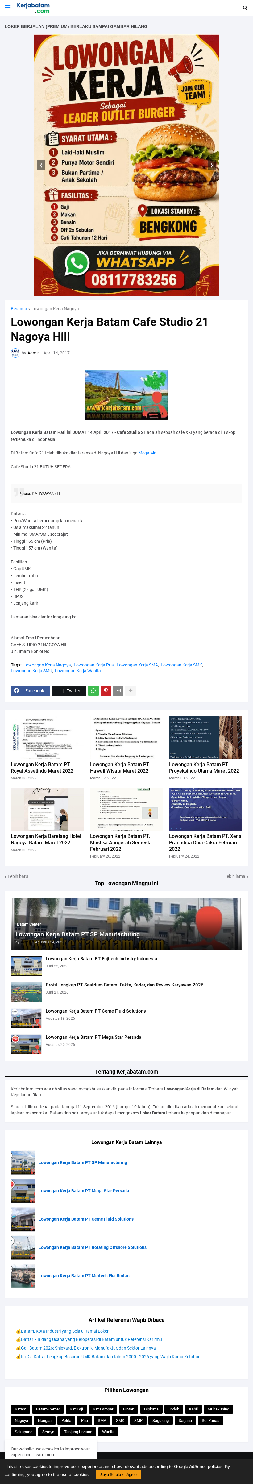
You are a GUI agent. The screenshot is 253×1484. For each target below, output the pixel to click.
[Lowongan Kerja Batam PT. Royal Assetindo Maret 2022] (47, 737)
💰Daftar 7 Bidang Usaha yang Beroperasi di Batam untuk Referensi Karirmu (89, 1339)
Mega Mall (148, 452)
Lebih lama (234, 876)
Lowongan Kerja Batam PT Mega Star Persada (93, 1037)
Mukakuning (218, 1409)
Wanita (108, 1432)
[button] (7, 8)
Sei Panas (210, 1420)
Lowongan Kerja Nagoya (55, 308)
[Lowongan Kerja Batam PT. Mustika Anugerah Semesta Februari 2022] (126, 809)
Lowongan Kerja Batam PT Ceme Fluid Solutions (96, 1011)
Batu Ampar (103, 1409)
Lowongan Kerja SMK (181, 665)
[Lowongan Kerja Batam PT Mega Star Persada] (26, 1044)
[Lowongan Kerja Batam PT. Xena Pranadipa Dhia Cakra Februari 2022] (205, 809)
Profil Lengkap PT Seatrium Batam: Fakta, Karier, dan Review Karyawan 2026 (125, 985)
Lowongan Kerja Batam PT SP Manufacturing (77, 934)
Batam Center (48, 1409)
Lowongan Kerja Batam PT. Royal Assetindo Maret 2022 (42, 768)
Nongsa (45, 1420)
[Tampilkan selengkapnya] (130, 691)
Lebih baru (18, 876)
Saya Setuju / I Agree (118, 1474)
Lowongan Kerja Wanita (78, 671)
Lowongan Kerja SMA (137, 665)
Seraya (48, 1432)
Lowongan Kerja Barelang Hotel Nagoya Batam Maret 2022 (46, 839)
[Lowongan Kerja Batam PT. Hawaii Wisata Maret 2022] (126, 737)
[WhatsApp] (93, 691)
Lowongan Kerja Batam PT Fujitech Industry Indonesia (101, 959)
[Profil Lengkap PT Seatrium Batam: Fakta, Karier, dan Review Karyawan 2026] (26, 992)
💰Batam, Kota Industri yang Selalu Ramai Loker (62, 1331)
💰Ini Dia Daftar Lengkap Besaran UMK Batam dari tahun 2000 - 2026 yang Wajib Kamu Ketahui (107, 1356)
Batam (20, 1409)
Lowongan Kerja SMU (31, 671)
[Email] (118, 691)
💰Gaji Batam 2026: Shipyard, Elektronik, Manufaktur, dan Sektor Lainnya (86, 1348)
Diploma (151, 1409)
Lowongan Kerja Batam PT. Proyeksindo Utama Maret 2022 (204, 768)
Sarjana (185, 1420)
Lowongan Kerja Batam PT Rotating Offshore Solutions (93, 1247)
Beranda (19, 308)
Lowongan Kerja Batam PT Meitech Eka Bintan (84, 1275)
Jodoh (173, 1409)
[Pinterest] (106, 691)
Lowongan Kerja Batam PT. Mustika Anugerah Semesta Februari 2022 (121, 842)
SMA (102, 1420)
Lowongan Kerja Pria (94, 665)
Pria (84, 1420)
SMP (138, 1420)
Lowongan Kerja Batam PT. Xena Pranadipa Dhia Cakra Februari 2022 (205, 842)
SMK (120, 1420)
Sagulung (160, 1420)
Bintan (128, 1409)
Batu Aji (76, 1409)
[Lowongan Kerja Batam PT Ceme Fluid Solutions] (26, 1018)
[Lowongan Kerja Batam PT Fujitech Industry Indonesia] (26, 966)
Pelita (66, 1420)
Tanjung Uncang (78, 1432)
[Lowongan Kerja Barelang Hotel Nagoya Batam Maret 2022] (47, 809)
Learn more (44, 1454)
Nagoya (21, 1420)
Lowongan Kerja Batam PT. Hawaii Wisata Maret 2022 (120, 768)
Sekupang (23, 1432)
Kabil (193, 1409)
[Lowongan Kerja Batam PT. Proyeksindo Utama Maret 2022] (205, 737)
